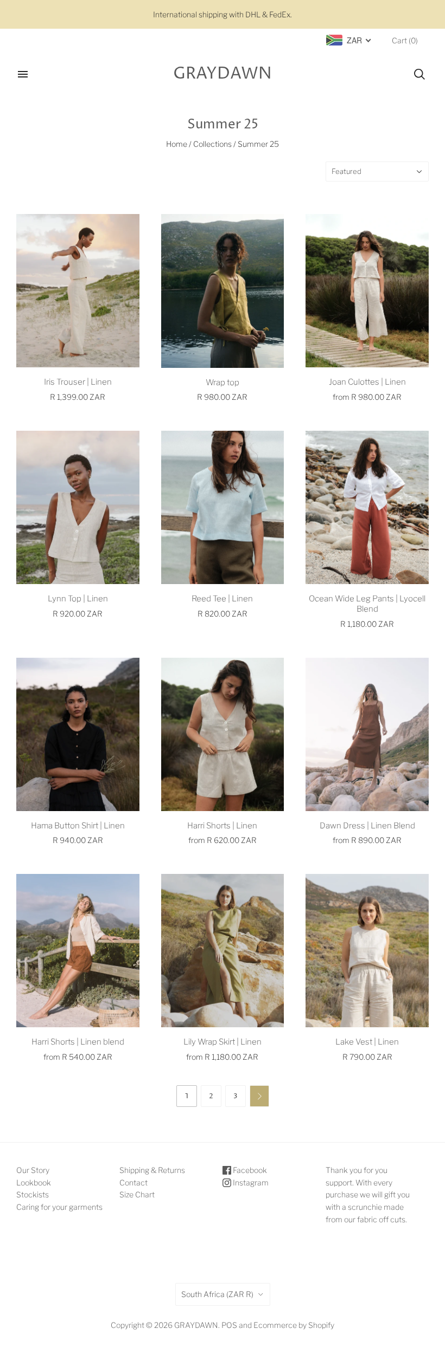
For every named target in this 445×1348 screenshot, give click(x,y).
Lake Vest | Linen (367, 1042)
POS (229, 1325)
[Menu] (22, 74)
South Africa (217, 1294)
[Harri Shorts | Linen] (222, 734)
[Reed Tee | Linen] (222, 507)
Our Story (32, 1170)
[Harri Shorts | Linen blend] (77, 950)
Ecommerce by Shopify (293, 1325)
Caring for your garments (59, 1206)
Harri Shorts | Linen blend (77, 1042)
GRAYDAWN (196, 1325)
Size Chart (137, 1194)
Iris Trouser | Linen (78, 382)
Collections (212, 143)
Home (176, 143)
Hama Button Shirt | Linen (78, 826)
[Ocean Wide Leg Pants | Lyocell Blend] (367, 507)
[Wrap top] (222, 291)
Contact (133, 1182)
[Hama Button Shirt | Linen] (77, 734)
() (405, 40)
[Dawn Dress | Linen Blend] (367, 734)
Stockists (32, 1194)
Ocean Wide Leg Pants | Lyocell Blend (367, 604)
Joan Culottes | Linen (367, 382)
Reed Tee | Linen (222, 599)
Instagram (250, 1182)
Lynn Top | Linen (78, 599)
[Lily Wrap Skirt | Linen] (222, 950)
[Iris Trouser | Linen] (77, 290)
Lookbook (33, 1182)
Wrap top (222, 382)
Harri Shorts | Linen (222, 826)
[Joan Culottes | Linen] (367, 290)
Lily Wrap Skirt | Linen (222, 1042)
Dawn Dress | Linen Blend (367, 826)
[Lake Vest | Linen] (367, 950)
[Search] (419, 74)
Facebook (249, 1170)
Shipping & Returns (152, 1170)
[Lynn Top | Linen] (77, 507)
